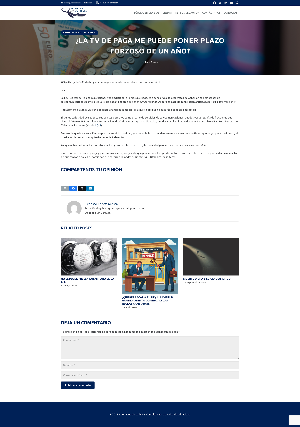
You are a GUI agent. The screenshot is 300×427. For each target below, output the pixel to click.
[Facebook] (214, 3)
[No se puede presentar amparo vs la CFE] (89, 240)
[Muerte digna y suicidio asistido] (211, 240)
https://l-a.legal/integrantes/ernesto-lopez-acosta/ (114, 208)
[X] (220, 3)
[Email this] (65, 188)
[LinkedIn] (226, 3)
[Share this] (73, 188)
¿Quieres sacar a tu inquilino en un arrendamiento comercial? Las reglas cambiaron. (147, 300)
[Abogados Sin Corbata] (74, 12)
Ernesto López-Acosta (101, 204)
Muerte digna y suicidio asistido (206, 278)
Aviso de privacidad (178, 414)
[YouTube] (231, 3)
